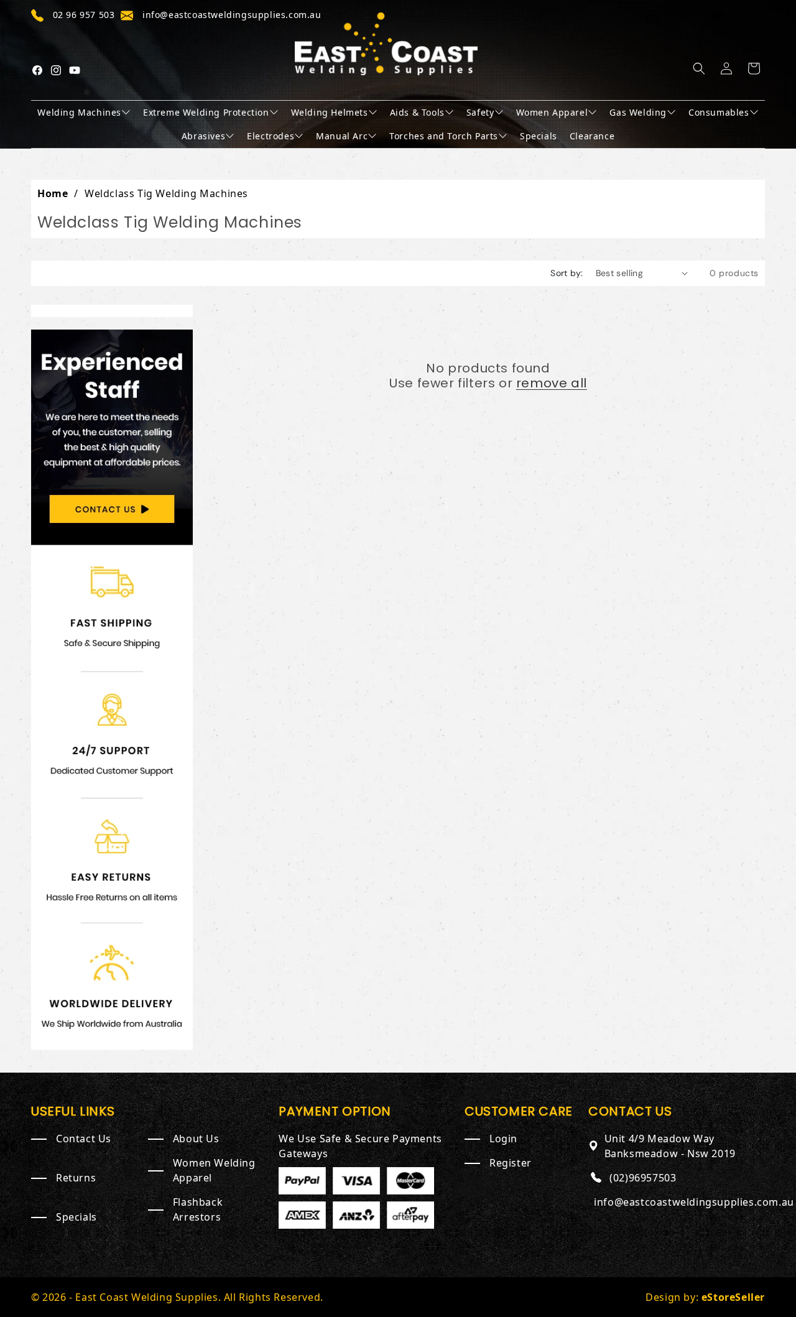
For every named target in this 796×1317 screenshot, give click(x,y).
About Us (196, 1138)
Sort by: (566, 273)
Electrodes (270, 136)
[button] (699, 68)
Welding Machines (79, 112)
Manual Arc (342, 136)
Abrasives (203, 136)
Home (52, 193)
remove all (551, 383)
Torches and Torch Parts (443, 136)
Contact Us (83, 1138)
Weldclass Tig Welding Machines (166, 193)
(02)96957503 (642, 1178)
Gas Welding (638, 112)
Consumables (718, 112)
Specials (538, 136)
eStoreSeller (733, 1297)
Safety (480, 112)
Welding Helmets (329, 112)
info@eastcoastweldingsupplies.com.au (694, 1202)
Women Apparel (552, 112)
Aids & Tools (417, 112)
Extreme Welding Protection (206, 112)
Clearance (592, 136)
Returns (76, 1178)
